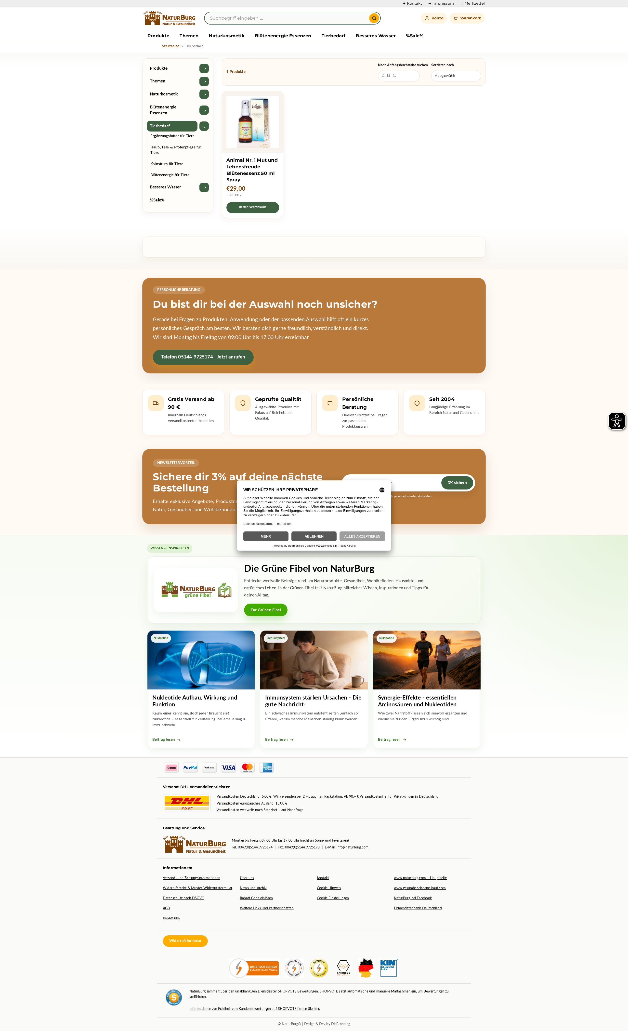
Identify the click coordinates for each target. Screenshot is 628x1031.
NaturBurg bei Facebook (413, 898)
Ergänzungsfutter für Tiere (172, 136)
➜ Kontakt (412, 3)
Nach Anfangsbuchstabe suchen (403, 65)
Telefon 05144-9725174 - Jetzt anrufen (203, 357)
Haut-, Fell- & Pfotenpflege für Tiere (175, 150)
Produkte (158, 36)
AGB (166, 908)
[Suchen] (374, 18)
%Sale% (414, 36)
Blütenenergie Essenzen (283, 36)
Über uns (247, 878)
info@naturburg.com (352, 847)
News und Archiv (253, 888)
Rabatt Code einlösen (256, 898)
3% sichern (457, 483)
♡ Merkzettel (472, 3)
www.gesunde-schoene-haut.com (420, 888)
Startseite (171, 46)
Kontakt (323, 878)
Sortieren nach (442, 65)
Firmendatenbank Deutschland (418, 908)
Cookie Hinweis (329, 888)
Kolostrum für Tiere (166, 164)
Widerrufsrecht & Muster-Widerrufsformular (197, 888)
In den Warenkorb (252, 207)
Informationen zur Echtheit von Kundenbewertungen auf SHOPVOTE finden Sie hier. (254, 1009)
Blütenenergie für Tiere (169, 175)
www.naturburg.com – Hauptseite (420, 878)
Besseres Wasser (376, 36)
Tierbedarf (334, 36)
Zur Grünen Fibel (265, 610)
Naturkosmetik (226, 36)
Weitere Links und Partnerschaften (267, 908)
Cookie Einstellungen (333, 898)
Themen (189, 36)
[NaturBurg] (170, 18)
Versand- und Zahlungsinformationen (191, 878)
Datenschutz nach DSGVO (183, 898)
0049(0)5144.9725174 (255, 847)
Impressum (171, 918)
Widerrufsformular (185, 941)
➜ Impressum (441, 3)
